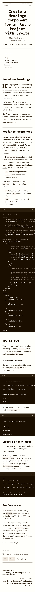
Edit (5, 558)
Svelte (15, 102)
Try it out (7, 65)
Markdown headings (10, 60)
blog (4, 554)
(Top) (6, 58)
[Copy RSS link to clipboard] (18, 559)
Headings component (11, 62)
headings (16, 554)
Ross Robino (9, 44)
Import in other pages (17, 441)
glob (26, 461)
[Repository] (26, 559)
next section (24, 162)
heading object (12, 181)
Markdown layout (13, 360)
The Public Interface (7, 4)
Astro (5, 90)
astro (11, 554)
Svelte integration (17, 107)
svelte (7, 554)
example (10, 451)
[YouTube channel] (22, 559)
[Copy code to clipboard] (32, 210)
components (24, 554)
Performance (8, 67)
